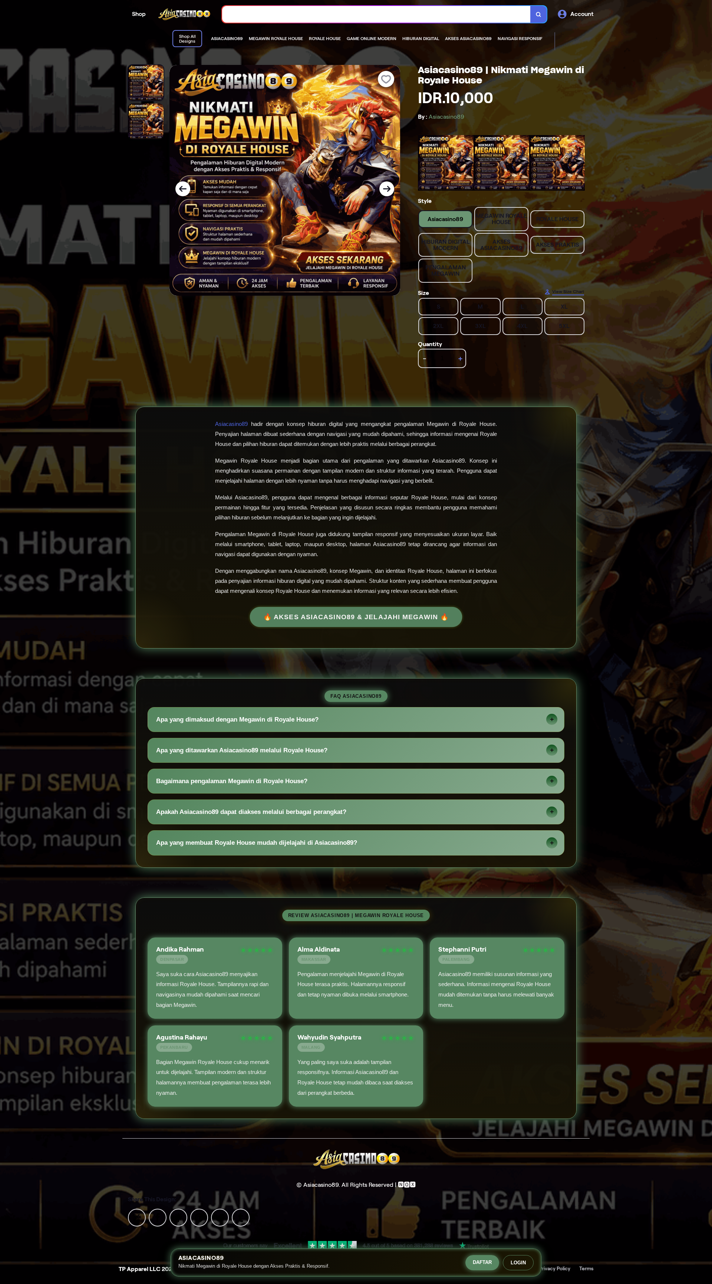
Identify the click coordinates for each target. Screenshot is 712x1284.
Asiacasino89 (231, 424)
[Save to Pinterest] (199, 1217)
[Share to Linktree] (178, 1217)
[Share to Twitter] (137, 1217)
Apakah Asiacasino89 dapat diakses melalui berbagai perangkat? (251, 811)
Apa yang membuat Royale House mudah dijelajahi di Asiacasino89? (256, 842)
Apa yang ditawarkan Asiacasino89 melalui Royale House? (241, 750)
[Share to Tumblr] (241, 1217)
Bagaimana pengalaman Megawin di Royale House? (231, 781)
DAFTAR (482, 1262)
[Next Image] (386, 188)
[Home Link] (184, 14)
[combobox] (376, 14)
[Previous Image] (182, 188)
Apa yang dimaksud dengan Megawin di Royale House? (237, 719)
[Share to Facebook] (158, 1217)
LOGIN (518, 1262)
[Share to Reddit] (220, 1217)
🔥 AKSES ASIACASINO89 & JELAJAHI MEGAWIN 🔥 (356, 617)
